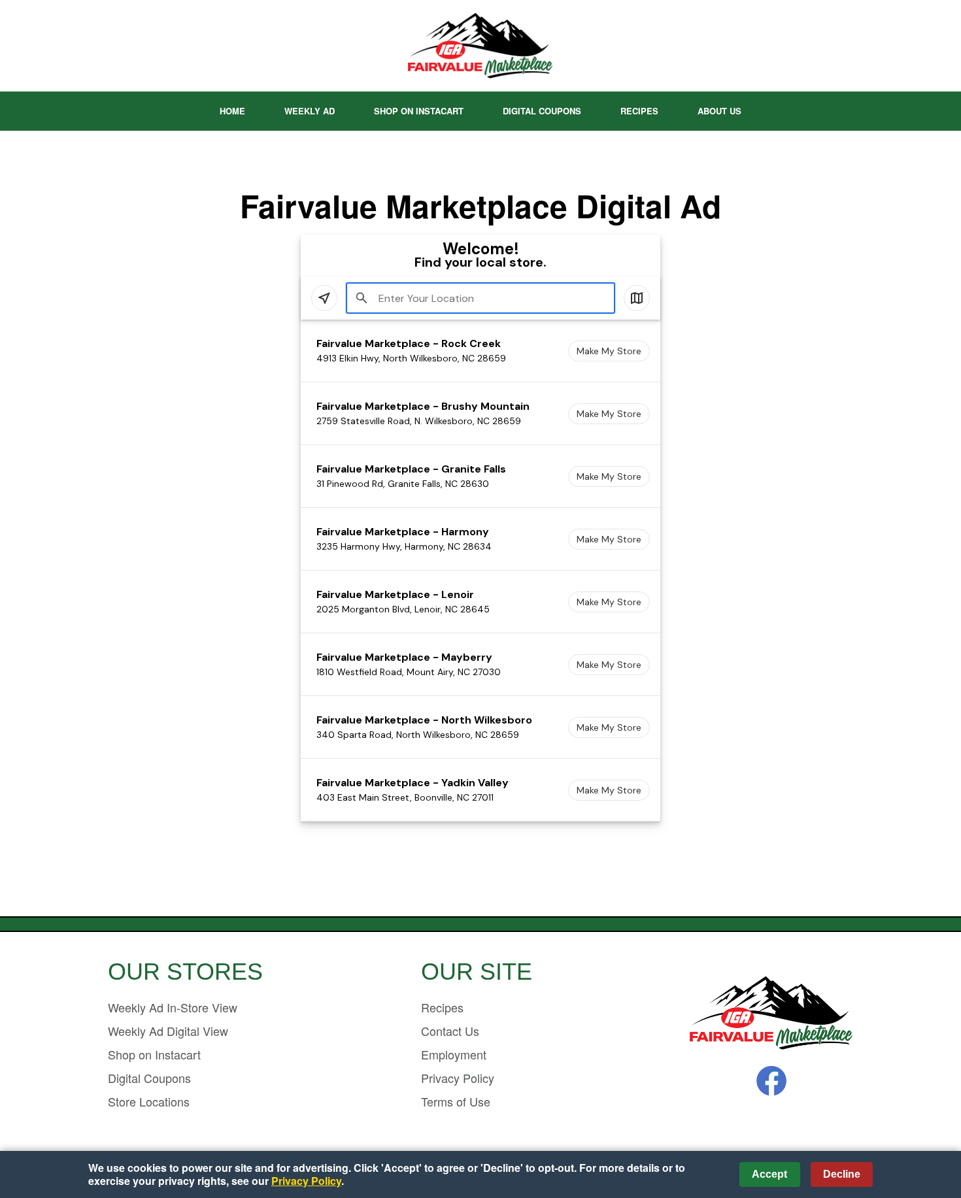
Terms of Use (455, 1101)
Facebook (771, 1081)
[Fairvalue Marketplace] (771, 1014)
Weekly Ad (309, 111)
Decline (841, 1174)
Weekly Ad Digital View (168, 1030)
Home (232, 111)
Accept (769, 1174)
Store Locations (149, 1101)
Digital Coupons (542, 111)
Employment (453, 1054)
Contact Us (450, 1030)
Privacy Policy (457, 1077)
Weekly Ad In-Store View (172, 1007)
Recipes (639, 111)
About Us (719, 111)
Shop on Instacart (419, 111)
